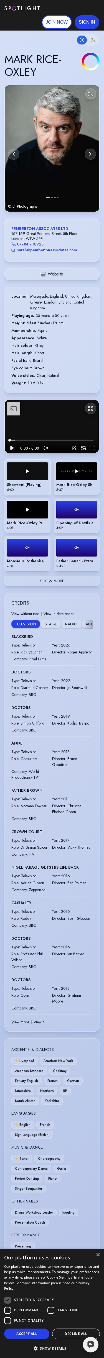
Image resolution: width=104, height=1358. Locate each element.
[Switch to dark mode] (87, 40)
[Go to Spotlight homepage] (22, 8)
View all (40, 1022)
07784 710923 (30, 244)
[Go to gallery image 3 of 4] (55, 197)
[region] (52, 426)
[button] (87, 22)
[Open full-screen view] (90, 93)
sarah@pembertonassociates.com (47, 250)
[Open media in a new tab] (74, 448)
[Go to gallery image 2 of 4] (52, 197)
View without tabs (25, 614)
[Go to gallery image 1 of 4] (48, 197)
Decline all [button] (76, 1333)
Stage (51, 624)
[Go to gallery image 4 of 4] (58, 197)
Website (55, 274)
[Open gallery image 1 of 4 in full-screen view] (52, 148)
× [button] (98, 1255)
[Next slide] (90, 154)
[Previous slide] (13, 154)
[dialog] (52, 1303)
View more (20, 1022)
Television (25, 624)
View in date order (59, 614)
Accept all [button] (26, 1333)
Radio (71, 624)
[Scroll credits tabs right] (88, 624)
